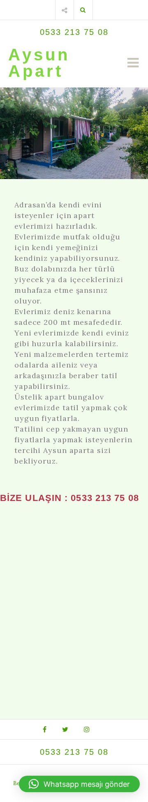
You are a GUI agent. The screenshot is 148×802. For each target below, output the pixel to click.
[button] (79, 784)
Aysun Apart (39, 62)
